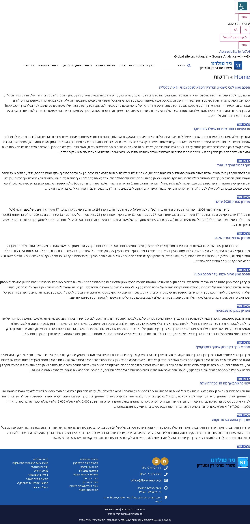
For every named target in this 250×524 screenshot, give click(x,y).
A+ (235, 29)
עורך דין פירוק (90, 482)
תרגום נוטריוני (40, 459)
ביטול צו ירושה (40, 487)
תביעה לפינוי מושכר (37, 479)
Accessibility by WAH (234, 51)
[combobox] (178, 65)
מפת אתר (140, 509)
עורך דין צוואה (90, 478)
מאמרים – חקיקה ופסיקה (76, 65)
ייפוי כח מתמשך (39, 467)
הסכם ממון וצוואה (88, 490)
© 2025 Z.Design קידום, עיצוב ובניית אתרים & (148, 520)
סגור (244, 17)
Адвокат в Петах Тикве (32, 483)
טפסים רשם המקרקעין (85, 463)
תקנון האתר (127, 509)
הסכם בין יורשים (89, 467)
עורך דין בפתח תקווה (141, 65)
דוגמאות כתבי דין (88, 470)
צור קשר (29, 65)
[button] (164, 461)
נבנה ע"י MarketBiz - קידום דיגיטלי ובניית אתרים (102, 520)
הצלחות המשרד (105, 65)
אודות (122, 65)
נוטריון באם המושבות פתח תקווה (30, 463)
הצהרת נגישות (112, 509)
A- (245, 29)
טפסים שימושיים (48, 65)
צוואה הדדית (41, 470)
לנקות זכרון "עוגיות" (235, 37)
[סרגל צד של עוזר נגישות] (242, 7)
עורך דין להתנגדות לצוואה (84, 486)
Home (242, 77)
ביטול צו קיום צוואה (38, 474)
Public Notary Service (85, 474)
